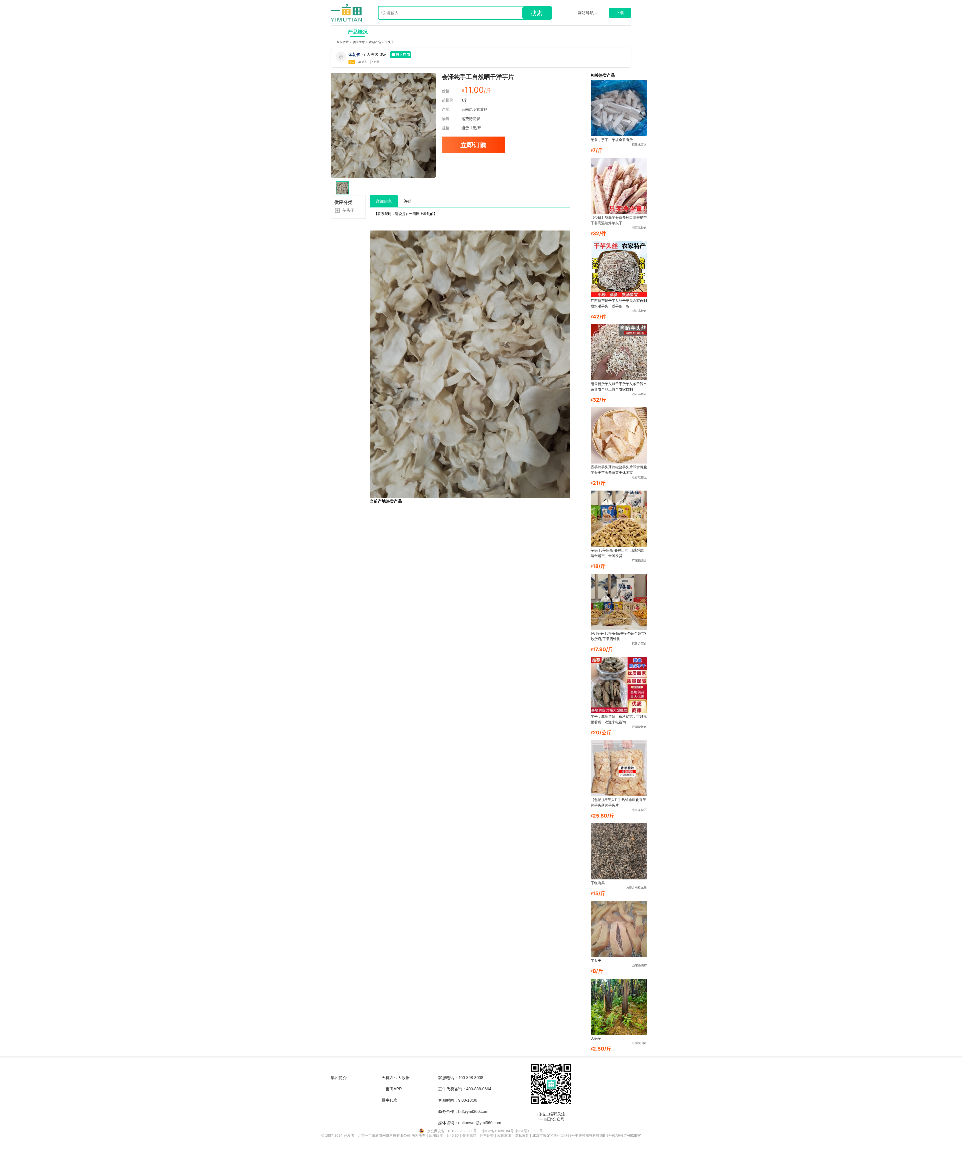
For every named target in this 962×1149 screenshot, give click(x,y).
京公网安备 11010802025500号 (452, 1131)
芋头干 (389, 42)
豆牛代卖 (390, 1100)
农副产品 (375, 42)
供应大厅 (359, 42)
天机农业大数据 (396, 1078)
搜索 (537, 13)
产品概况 (358, 32)
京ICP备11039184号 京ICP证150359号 (512, 1131)
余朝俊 (354, 54)
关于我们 (469, 1135)
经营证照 (487, 1135)
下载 (620, 13)
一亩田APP (392, 1089)
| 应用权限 (504, 1135)
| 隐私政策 (521, 1135)
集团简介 (339, 1078)
